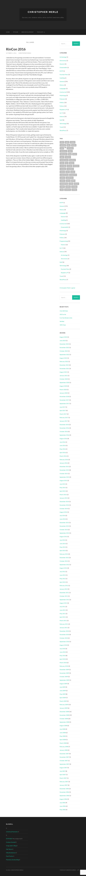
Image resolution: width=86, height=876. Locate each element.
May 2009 (63, 694)
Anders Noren (71, 870)
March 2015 (63, 494)
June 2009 (63, 690)
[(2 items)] (65, 147)
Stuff (61, 120)
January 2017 (64, 421)
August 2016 (63, 438)
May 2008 (63, 736)
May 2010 (63, 655)
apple (67, 142)
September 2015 (64, 477)
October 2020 (64, 379)
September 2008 (64, 722)
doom (74, 154)
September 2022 (64, 354)
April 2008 (63, 739)
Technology (63, 123)
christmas (70, 148)
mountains (70, 169)
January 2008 (64, 750)
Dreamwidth (63, 67)
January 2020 (64, 393)
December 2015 (64, 466)
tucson (76, 183)
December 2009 (64, 669)
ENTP (61, 71)
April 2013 (63, 550)
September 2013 (64, 533)
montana (63, 169)
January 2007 (64, 785)
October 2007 (64, 760)
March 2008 (63, 743)
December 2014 (64, 501)
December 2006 (64, 788)
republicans (70, 177)
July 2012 (62, 571)
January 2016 (64, 463)
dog (70, 154)
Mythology (63, 95)
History (62, 85)
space (68, 180)
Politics (62, 102)
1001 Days (63, 325)
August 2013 (63, 536)
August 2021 (63, 372)
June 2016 (63, 445)
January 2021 (64, 375)
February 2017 (64, 417)
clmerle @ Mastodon (12, 831)
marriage (63, 166)
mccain (69, 166)
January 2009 (64, 708)
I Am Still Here (64, 311)
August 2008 (63, 725)
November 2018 (64, 396)
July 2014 (62, 515)
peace (72, 172)
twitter (68, 186)
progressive (73, 175)
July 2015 (62, 484)
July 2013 (62, 540)
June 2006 (63, 806)
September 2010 (64, 641)
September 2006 (64, 795)
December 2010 (64, 631)
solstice (62, 180)
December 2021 (64, 365)
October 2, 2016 (11, 53)
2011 (62, 142)
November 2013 (64, 526)
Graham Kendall (10, 842)
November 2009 (64, 673)
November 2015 (64, 470)
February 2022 (64, 361)
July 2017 (62, 407)
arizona (72, 142)
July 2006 (62, 802)
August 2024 (63, 337)
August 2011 (63, 603)
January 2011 (64, 627)
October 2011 (64, 596)
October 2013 (64, 529)
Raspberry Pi (63, 109)
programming (64, 175)
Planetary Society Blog (12, 859)
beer (68, 145)
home (62, 163)
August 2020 (63, 386)
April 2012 (63, 582)
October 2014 (64, 508)
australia (63, 145)
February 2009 (64, 704)
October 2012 (64, 561)
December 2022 (64, 344)
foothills (68, 157)
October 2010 (64, 638)
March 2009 (63, 701)
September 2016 (64, 435)
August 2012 (63, 568)
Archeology (63, 57)
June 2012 (63, 575)
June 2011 (63, 610)
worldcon (67, 189)
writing (74, 189)
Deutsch (62, 64)
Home (8, 32)
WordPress (63, 130)
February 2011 (64, 624)
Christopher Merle (43, 12)
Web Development (28, 32)
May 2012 (63, 578)
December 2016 (64, 424)
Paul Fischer (9, 856)
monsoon (76, 166)
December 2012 (64, 557)
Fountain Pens (64, 74)
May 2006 (63, 809)
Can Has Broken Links (66, 318)
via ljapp (74, 186)
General (62, 81)
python (62, 177)
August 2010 (63, 645)
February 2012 (64, 585)
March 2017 (63, 414)
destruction (64, 154)
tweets (62, 186)
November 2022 (64, 347)
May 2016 (63, 449)
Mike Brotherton (11, 852)
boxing (74, 145)
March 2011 (63, 620)
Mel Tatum (9, 849)
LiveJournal (63, 92)
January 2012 (64, 589)
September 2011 (64, 599)
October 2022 (64, 351)
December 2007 (64, 753)
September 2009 (64, 680)
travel (70, 183)
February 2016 (64, 459)
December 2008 (64, 711)
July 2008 (62, 729)
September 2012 (64, 564)
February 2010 (64, 666)
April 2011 (63, 617)
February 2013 (64, 554)
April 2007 (63, 774)
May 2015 (63, 487)
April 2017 (63, 410)
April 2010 (63, 659)
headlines (72, 160)
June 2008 (63, 732)
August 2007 (63, 767)
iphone (71, 163)
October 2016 (64, 431)
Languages (63, 88)
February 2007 (64, 781)
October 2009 (64, 676)
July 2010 (62, 648)
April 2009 (63, 697)
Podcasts (40, 32)
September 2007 (64, 764)
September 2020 (64, 382)
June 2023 (63, 340)
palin (67, 172)
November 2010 (64, 634)
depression (63, 151)
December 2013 (64, 522)
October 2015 (64, 473)
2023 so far (63, 314)
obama (62, 172)
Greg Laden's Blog (11, 845)
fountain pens (64, 160)
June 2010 (63, 652)
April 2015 (63, 491)
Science (62, 116)
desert (70, 151)
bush (62, 148)
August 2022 (63, 358)
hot (67, 163)
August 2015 (63, 480)
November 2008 (64, 715)
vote (62, 189)
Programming (64, 241)
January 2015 (64, 498)
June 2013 (63, 543)
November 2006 (64, 792)
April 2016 (63, 452)
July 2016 (62, 442)
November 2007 (64, 757)
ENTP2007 (9, 838)
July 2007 (62, 771)
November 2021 (64, 368)
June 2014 (63, 519)
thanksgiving (64, 183)
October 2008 (64, 718)
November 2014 (64, 505)
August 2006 (63, 799)
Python (15, 32)
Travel (61, 127)
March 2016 (63, 456)
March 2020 (63, 389)
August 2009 (63, 683)
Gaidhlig (62, 78)
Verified (62, 321)
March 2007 (63, 778)
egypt (62, 157)
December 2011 (64, 592)
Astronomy (63, 60)
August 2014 (63, 512)
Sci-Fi (61, 113)
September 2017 (64, 403)
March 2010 (63, 662)
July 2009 (62, 687)
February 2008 (64, 746)
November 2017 (64, 400)
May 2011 (63, 613)
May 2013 (63, 547)
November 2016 (64, 428)
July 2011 (62, 606)
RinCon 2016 (16, 49)
